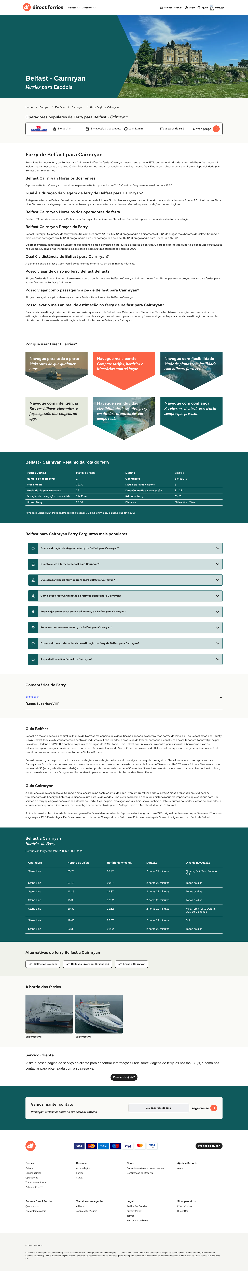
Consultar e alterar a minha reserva (145, 1168)
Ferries (80, 1173)
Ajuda (180, 1168)
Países (29, 1168)
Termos (130, 1215)
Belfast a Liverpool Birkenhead (90, 964)
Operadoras (31, 1177)
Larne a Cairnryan (134, 964)
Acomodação (83, 1168)
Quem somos (32, 1206)
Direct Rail (182, 1211)
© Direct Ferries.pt (34, 1245)
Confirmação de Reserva (140, 1173)
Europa (44, 107)
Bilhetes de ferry (34, 1187)
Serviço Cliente (33, 1173)
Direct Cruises (184, 1206)
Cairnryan (77, 107)
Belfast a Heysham (45, 964)
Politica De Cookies (137, 1206)
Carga (79, 1177)
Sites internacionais (35, 1211)
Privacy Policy (134, 1211)
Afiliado (80, 1206)
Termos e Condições (137, 1220)
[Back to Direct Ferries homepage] (43, 7)
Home (29, 107)
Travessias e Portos (35, 1182)
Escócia (60, 107)
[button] (125, 548)
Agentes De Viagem (86, 1211)
